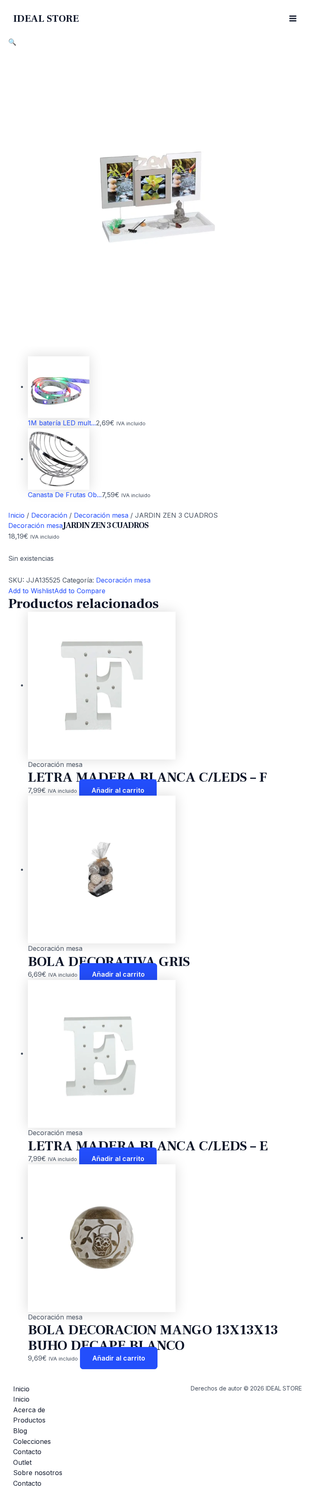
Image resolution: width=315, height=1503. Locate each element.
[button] (12, 42)
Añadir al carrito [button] (117, 790)
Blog (20, 1431)
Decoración (49, 515)
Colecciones (32, 1441)
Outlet (22, 1462)
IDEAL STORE (46, 18)
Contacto (27, 1452)
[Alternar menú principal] (293, 18)
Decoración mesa (101, 515)
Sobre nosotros (37, 1473)
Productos (29, 1420)
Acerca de (29, 1410)
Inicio (16, 515)
